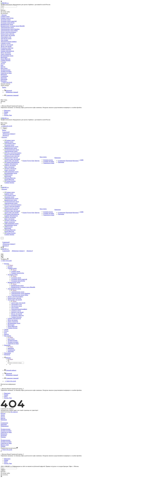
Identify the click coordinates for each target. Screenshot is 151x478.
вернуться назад (5, 412)
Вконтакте (7, 110)
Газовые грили (15, 271)
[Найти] (2, 8)
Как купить (11, 339)
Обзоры (3, 446)
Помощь (3, 437)
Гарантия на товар (6, 432)
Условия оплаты (5, 429)
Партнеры (4, 424)
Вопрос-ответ (5, 445)
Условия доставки (6, 430)
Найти (3, 470)
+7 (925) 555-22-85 (6, 82)
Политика (4, 435)
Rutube (6, 112)
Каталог (10, 266)
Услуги (3, 416)
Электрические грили (17, 292)
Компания (11, 348)
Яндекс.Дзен (8, 115)
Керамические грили (17, 285)
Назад (11, 265)
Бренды (3, 418)
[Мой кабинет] (1, 240)
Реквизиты (4, 434)
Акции (3, 415)
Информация (4, 426)
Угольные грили (16, 277)
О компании (4, 423)
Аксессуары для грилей (18, 303)
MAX (6, 113)
